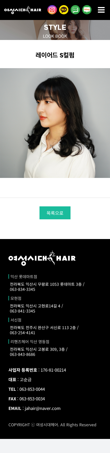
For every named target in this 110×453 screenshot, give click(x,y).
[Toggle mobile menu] (102, 10)
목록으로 (55, 212)
